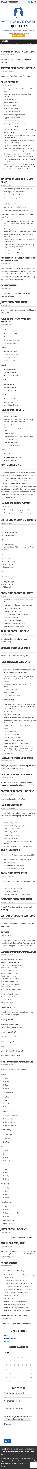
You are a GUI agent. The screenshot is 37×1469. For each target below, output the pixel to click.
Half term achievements (15, 661)
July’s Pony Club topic (14, 302)
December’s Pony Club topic (17, 791)
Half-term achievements (15, 503)
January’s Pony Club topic (16, 774)
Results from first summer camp (17, 180)
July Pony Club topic (13, 1229)
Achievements (9, 285)
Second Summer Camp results (18, 951)
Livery (27, 1449)
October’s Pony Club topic (16, 899)
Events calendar (18, 1347)
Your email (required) (14, 1400)
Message (8, 1424)
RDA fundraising (11, 464)
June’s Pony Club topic (14, 1315)
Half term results (11, 805)
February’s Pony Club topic (17, 757)
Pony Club (20, 1449)
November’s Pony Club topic (18, 51)
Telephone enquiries (13, 1243)
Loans (32, 1449)
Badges (5, 932)
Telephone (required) (14, 1408)
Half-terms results (12, 409)
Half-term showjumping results (16, 320)
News (6, 1336)
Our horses (5, 1451)
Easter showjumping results (18, 519)
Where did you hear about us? (18, 1416)
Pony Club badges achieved (17, 593)
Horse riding (10, 1449)
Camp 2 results (9, 82)
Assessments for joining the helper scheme (18, 259)
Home (3, 1449)
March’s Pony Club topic (15, 647)
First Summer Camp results (17, 1061)
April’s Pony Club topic (15, 631)
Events (6, 1341)
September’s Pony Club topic (18, 68)
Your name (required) (14, 1393)
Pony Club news (10, 1338)
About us (24, 1451)
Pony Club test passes (14, 873)
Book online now (18, 36)
